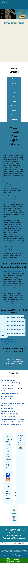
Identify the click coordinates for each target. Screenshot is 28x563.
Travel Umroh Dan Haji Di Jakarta (12, 182)
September (14, 106)
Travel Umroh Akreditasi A (9, 393)
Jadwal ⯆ (26, 5)
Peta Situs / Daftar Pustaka (19, 555)
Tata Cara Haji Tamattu (8, 380)
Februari (14, 83)
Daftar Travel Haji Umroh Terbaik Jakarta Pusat (12, 322)
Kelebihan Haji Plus (7, 385)
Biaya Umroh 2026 (7, 396)
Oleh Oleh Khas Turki (8, 411)
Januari (14, 79)
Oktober (14, 110)
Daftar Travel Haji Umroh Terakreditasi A (12, 318)
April (14, 92)
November (14, 115)
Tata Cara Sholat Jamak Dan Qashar (12, 419)
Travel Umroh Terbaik (8, 399)
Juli (14, 97)
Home (10, 4)
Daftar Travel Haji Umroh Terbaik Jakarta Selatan (12, 330)
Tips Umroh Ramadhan (8, 416)
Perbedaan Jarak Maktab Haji (10, 383)
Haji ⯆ (18, 4)
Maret (14, 88)
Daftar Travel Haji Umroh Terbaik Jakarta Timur (12, 326)
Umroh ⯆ (22, 5)
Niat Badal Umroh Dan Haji (9, 413)
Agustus (14, 101)
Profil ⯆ (14, 4)
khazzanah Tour (10, 555)
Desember (14, 119)
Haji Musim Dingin (7, 408)
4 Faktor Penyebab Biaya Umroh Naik (13, 422)
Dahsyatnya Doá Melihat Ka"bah (11, 424)
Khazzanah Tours (17, 226)
